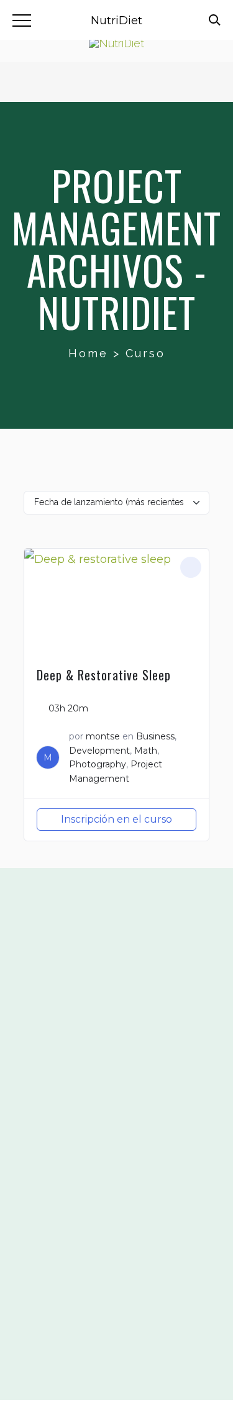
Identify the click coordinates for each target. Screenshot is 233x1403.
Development (99, 750)
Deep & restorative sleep (104, 674)
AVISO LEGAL (116, 1269)
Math (145, 750)
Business (155, 736)
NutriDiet (116, 20)
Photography (97, 764)
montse (103, 736)
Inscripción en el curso (116, 819)
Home (88, 353)
